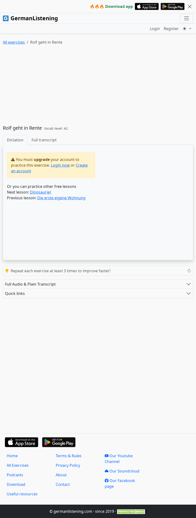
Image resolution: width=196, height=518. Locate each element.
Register (171, 28)
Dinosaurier (40, 192)
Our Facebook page (120, 483)
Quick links (15, 293)
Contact (63, 484)
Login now (60, 165)
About (61, 474)
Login (155, 28)
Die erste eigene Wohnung (61, 197)
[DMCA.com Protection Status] (132, 511)
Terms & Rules (69, 455)
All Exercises (18, 465)
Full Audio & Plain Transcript (30, 284)
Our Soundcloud (124, 471)
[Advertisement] (98, 86)
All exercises (14, 42)
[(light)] (187, 28)
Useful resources (22, 494)
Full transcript (44, 140)
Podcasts (15, 474)
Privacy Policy (68, 465)
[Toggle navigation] (186, 18)
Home (12, 455)
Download (16, 484)
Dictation (15, 140)
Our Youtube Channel (119, 458)
